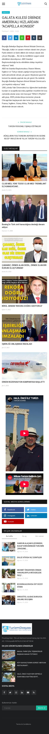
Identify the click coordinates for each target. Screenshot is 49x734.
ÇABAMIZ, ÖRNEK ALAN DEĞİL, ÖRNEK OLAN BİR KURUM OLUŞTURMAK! (24, 266)
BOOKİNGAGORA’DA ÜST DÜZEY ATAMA (30, 585)
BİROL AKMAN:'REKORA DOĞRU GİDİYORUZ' (22, 306)
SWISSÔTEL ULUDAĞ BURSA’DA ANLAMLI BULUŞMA (29, 598)
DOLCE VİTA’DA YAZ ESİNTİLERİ (29, 557)
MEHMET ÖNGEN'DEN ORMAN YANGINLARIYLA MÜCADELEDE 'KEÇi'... (29, 572)
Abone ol (41, 708)
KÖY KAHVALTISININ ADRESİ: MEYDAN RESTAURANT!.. (31, 664)
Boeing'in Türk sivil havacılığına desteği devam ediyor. (23, 225)
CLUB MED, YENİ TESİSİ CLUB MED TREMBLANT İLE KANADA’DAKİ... (24, 185)
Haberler (6, 12)
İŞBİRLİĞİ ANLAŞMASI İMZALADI (17, 344)
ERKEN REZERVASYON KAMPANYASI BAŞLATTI (23, 382)
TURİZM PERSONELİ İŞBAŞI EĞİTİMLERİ (24, 126)
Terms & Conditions (23, 724)
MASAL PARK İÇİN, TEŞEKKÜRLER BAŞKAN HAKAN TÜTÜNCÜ (29, 652)
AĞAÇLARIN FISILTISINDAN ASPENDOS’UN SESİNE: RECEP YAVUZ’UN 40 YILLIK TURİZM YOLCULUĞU (25, 137)
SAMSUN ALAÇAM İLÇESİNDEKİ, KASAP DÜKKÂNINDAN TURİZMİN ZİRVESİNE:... (30, 546)
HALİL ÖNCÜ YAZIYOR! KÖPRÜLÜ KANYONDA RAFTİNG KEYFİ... (29, 675)
